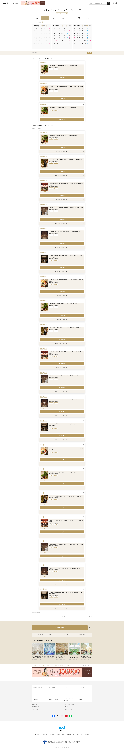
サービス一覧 (44, 734)
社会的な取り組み (60, 734)
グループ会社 (80, 734)
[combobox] (98, 3)
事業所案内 (52, 734)
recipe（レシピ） (78, 665)
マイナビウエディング (36, 665)
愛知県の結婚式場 (50, 665)
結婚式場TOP (43, 665)
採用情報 (87, 734)
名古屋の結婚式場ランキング (69, 665)
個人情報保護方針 (70, 734)
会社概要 (37, 734)
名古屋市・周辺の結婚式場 (58, 665)
